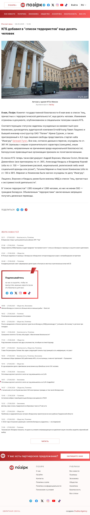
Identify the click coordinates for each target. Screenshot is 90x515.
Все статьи (84, 14)
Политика (22, 14)
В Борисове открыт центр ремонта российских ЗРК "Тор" (20, 240)
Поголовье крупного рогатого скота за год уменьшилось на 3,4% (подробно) (27, 382)
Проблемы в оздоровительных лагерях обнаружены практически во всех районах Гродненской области (37, 414)
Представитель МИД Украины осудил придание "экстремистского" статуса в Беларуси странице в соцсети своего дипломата (44, 248)
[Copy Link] (26, 210)
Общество (45, 14)
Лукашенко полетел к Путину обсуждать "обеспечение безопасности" (25, 334)
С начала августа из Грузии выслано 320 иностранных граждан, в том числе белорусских (32, 390)
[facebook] (48, 5)
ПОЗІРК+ (39, 475)
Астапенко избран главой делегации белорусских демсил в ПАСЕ (24, 398)
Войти (74, 5)
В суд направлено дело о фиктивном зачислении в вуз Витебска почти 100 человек (29, 366)
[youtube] (62, 5)
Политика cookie (42, 482)
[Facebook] (22, 209)
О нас (38, 471)
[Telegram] (18, 209)
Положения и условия (45, 490)
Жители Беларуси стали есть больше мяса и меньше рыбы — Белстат (25, 308)
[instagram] (57, 5)
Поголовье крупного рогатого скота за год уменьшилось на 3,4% (24, 374)
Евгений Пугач (20, 141)
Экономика (34, 14)
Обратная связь (11, 511)
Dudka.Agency (80, 511)
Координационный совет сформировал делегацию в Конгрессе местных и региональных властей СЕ (36, 263)
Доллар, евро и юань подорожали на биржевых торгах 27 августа (24, 406)
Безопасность (70, 14)
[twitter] (53, 5)
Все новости (9, 14)
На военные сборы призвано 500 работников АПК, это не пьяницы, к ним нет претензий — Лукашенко (36, 358)
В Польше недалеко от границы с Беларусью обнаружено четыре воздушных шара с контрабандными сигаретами (41, 256)
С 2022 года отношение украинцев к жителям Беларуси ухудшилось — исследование (31, 422)
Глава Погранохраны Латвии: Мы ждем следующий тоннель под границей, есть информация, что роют (36, 350)
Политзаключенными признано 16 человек (16, 316)
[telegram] (44, 5)
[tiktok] (66, 5)
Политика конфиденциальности (48, 486)
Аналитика (57, 14)
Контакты (40, 478)
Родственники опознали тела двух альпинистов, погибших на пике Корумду (27, 342)
